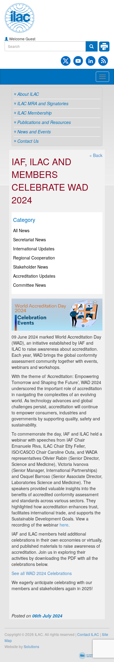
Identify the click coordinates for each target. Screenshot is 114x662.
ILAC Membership (34, 113)
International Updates (33, 249)
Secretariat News (29, 239)
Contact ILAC (88, 634)
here (64, 525)
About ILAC (28, 94)
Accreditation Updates (34, 276)
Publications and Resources (44, 122)
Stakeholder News (30, 267)
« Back (95, 155)
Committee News (29, 285)
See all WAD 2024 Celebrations (42, 573)
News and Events (34, 132)
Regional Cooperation (34, 258)
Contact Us (28, 141)
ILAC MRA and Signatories (42, 103)
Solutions (31, 646)
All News (21, 230)
